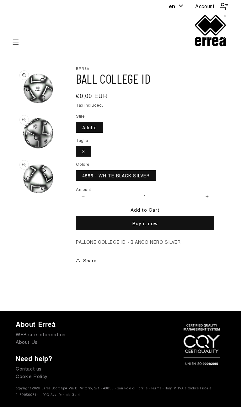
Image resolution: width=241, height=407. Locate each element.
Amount (83, 189)
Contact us (29, 368)
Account (205, 6)
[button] (16, 42)
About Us (27, 341)
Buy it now (145, 223)
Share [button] (89, 260)
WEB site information (41, 334)
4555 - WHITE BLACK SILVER (116, 175)
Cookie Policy (32, 376)
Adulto (89, 127)
